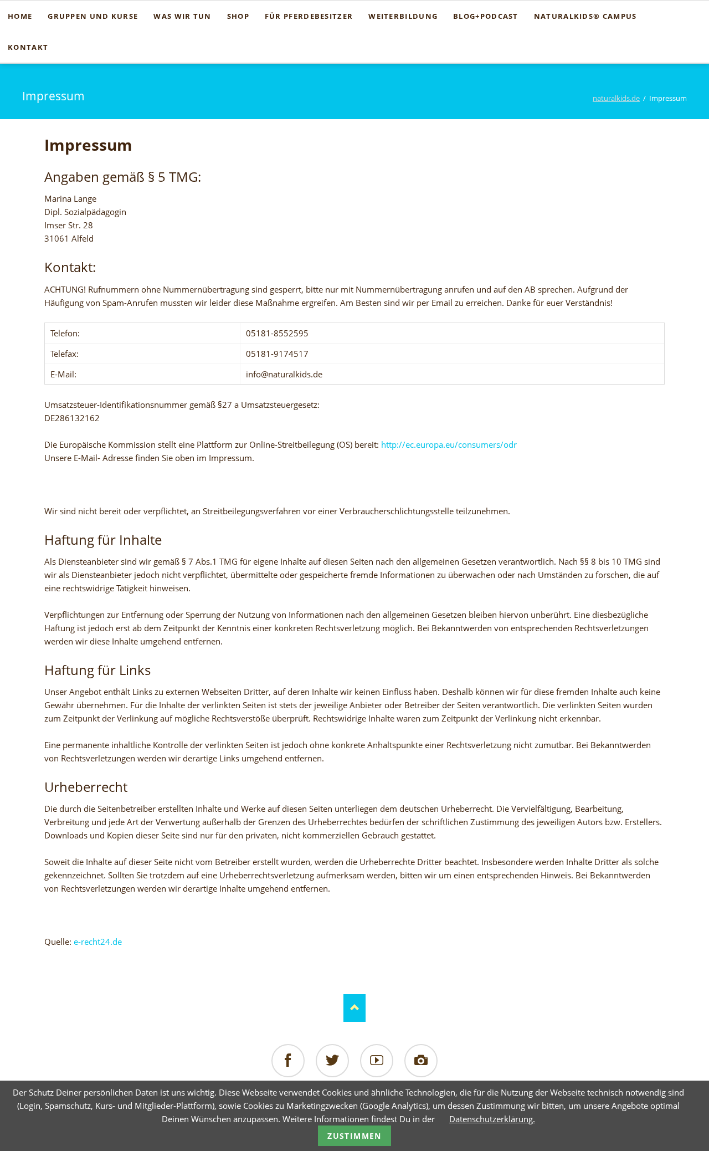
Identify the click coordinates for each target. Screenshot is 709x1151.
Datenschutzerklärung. (492, 1118)
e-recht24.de (98, 941)
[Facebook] (288, 1060)
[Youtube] (376, 1060)
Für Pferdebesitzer (309, 16)
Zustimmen (354, 1135)
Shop (238, 16)
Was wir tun (182, 16)
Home (20, 16)
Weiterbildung (403, 16)
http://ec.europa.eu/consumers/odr (449, 444)
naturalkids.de (616, 98)
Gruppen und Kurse (93, 16)
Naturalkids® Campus (585, 16)
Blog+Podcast (485, 16)
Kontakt (28, 47)
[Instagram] (421, 1060)
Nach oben (354, 1008)
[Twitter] (332, 1060)
